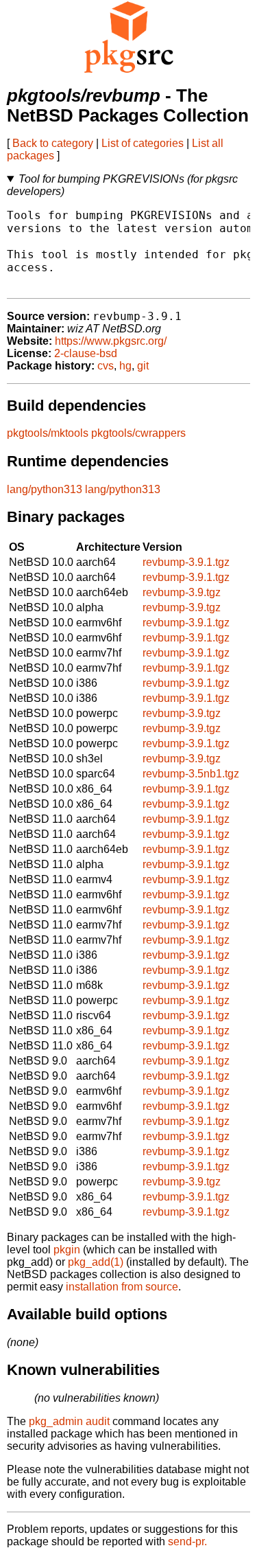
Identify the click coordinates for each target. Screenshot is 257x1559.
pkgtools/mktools (47, 433)
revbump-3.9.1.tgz (186, 562)
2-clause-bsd (85, 353)
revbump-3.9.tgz (182, 592)
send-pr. (187, 1541)
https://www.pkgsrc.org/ (111, 341)
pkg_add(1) (95, 1262)
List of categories (142, 143)
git (143, 366)
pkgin (66, 1249)
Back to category (52, 143)
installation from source (122, 1287)
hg (125, 366)
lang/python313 (44, 489)
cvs (105, 366)
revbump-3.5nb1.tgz (191, 774)
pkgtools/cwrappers (138, 433)
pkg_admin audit (69, 1421)
